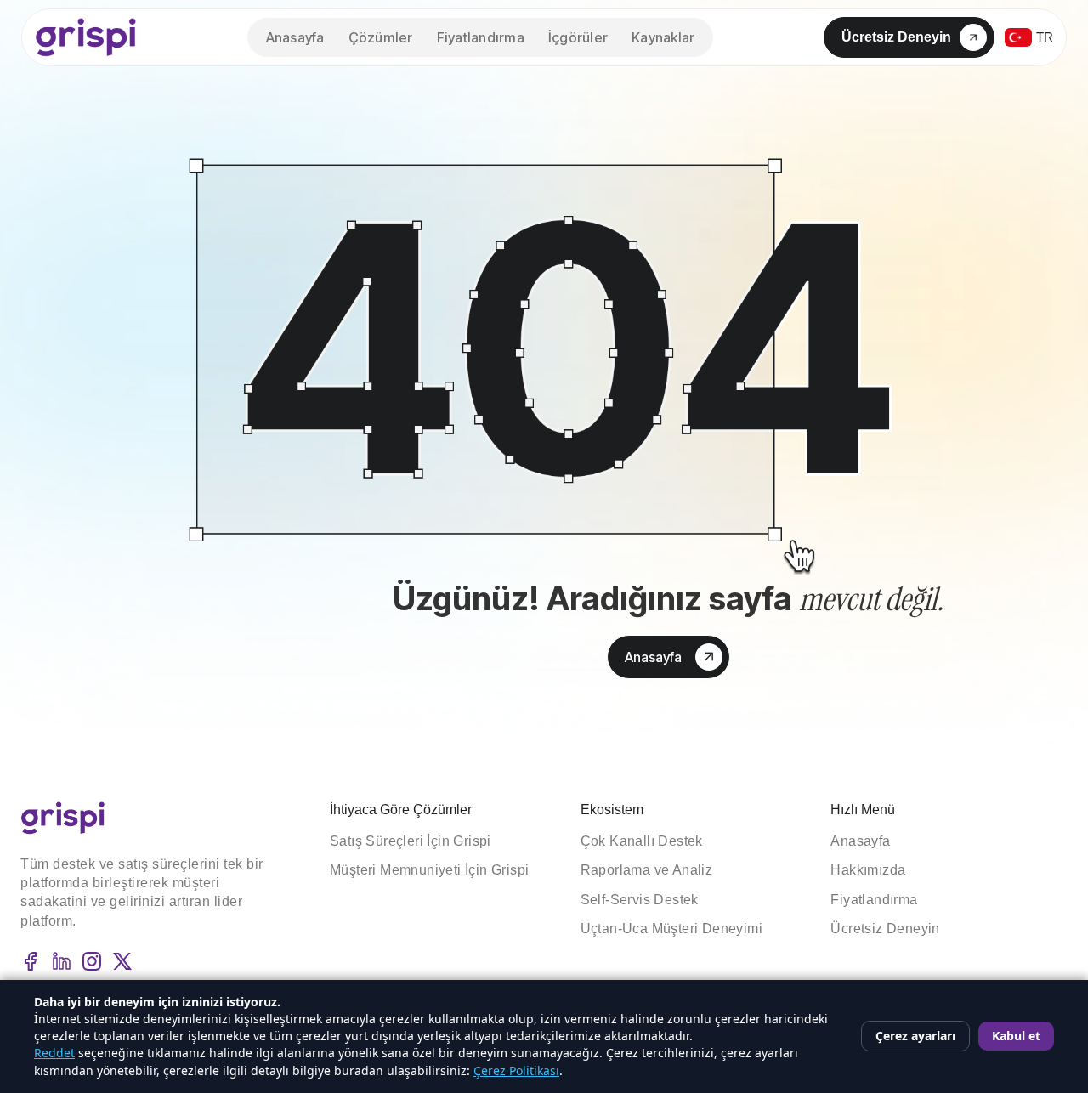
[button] (663, 37)
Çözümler (380, 37)
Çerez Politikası (516, 1070)
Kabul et (1016, 1036)
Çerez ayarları (915, 1036)
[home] (86, 38)
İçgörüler (578, 37)
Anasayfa (295, 37)
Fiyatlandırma (480, 37)
